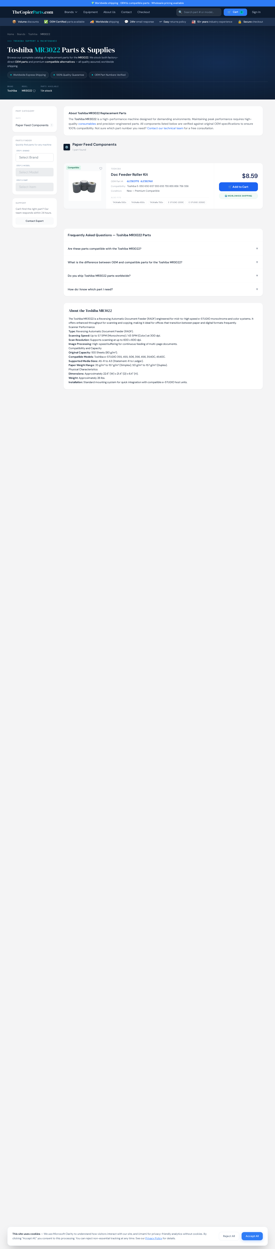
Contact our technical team (165, 128)
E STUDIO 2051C (176, 202)
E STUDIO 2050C (197, 202)
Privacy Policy (153, 1238)
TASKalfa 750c (156, 202)
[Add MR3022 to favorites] (34, 91)
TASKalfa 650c (138, 202)
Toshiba (32, 34)
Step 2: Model (23, 165)
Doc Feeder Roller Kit (129, 174)
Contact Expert (35, 220)
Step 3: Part (22, 180)
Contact (126, 12)
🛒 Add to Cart (238, 187)
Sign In (256, 12)
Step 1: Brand (23, 151)
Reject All (229, 1236)
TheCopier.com (32, 12)
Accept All (252, 1236)
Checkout (143, 12)
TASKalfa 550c (119, 202)
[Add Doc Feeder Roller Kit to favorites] (101, 168)
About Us (109, 12)
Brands (69, 12)
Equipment (90, 12)
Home (10, 34)
